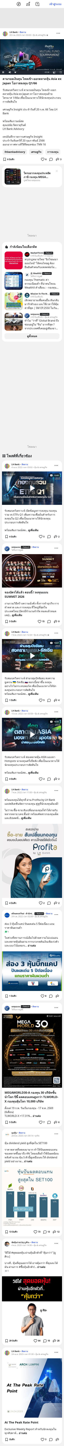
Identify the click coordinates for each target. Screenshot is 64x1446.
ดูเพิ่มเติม (33, 530)
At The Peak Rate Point (21, 1422)
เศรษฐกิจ (36, 152)
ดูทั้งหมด (32, 336)
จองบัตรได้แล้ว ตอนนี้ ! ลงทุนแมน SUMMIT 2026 (26, 594)
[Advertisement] (32, 18)
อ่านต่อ (32, 945)
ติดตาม (23, 32)
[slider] (28, 72)
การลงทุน (52, 152)
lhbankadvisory (15, 152)
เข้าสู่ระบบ (55, 4)
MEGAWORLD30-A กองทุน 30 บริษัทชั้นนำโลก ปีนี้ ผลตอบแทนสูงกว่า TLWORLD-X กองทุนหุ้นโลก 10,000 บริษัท (31, 1097)
